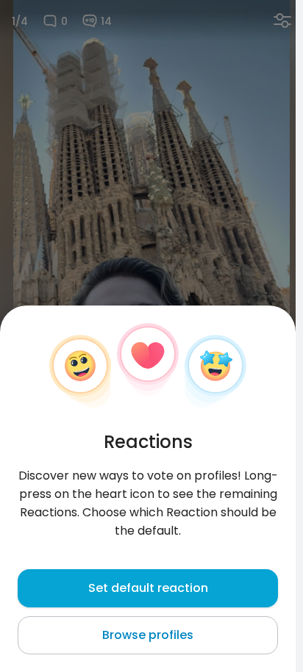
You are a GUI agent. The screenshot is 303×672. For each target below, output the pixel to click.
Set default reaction (148, 587)
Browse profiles (147, 634)
